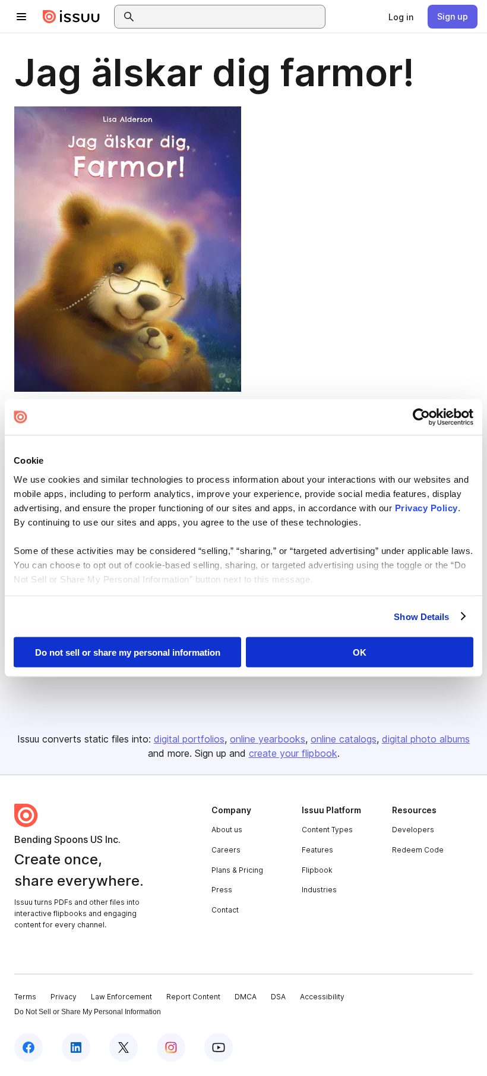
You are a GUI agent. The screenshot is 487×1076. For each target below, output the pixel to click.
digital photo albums (426, 739)
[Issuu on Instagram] (171, 1047)
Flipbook (317, 870)
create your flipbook (293, 753)
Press (221, 889)
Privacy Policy (426, 507)
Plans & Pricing (237, 870)
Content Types (327, 829)
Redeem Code (418, 849)
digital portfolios (189, 739)
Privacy (63, 996)
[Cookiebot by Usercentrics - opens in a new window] (421, 417)
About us (226, 829)
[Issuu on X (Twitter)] (123, 1047)
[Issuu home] (71, 16)
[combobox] (230, 16)
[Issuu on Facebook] (28, 1047)
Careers (226, 849)
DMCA (246, 996)
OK (359, 652)
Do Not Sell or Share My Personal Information (87, 1012)
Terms (25, 996)
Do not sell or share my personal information (127, 652)
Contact (225, 909)
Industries (319, 889)
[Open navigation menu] (21, 17)
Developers (413, 829)
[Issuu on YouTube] (218, 1047)
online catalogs (344, 739)
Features (317, 849)
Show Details (421, 616)
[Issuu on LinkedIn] (76, 1047)
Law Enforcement (121, 996)
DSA (278, 996)
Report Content (193, 996)
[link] (401, 17)
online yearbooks (267, 739)
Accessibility (322, 996)
